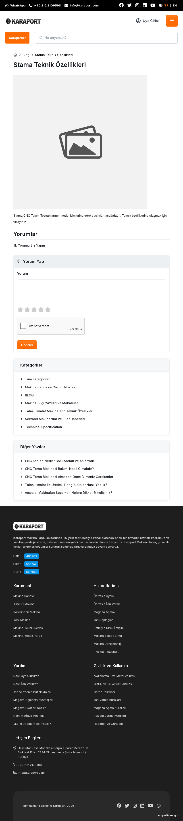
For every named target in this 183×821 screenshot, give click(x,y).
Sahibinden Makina (26, 612)
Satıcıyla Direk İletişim (109, 628)
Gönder (27, 345)
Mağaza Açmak (104, 612)
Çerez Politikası (104, 692)
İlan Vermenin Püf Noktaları (32, 692)
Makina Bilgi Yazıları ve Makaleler (51, 403)
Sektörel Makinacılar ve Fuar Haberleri (54, 419)
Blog (26, 55)
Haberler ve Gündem (108, 723)
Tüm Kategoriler (37, 379)
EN (175, 5)
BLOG (29, 395)
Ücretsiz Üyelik (104, 596)
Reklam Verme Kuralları (110, 715)
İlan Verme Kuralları (107, 700)
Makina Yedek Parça (27, 635)
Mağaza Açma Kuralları (110, 708)
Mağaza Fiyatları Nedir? (29, 708)
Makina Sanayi (23, 596)
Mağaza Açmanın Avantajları (33, 700)
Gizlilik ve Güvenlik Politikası (113, 684)
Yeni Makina (21, 620)
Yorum (22, 273)
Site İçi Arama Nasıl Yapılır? (32, 723)
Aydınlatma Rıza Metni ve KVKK (115, 676)
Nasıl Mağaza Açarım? (28, 715)
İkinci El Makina (24, 604)
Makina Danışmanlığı (108, 643)
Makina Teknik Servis (28, 628)
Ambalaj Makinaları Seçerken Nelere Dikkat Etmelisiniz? (68, 492)
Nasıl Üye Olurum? (26, 676)
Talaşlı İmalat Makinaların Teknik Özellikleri (58, 411)
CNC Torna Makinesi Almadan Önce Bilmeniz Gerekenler (68, 477)
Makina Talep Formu (108, 635)
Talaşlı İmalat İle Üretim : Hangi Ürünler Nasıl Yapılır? (65, 485)
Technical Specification (43, 427)
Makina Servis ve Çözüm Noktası (50, 387)
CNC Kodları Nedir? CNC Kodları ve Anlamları (59, 461)
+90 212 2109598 (30, 765)
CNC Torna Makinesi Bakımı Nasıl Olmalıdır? (59, 469)
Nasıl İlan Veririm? (25, 684)
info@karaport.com (31, 772)
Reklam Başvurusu (106, 651)
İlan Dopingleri (104, 620)
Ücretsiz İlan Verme (107, 604)
